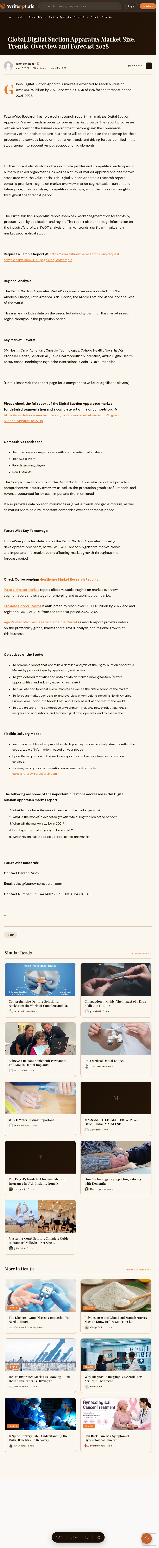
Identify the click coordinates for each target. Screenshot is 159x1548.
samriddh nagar (25, 63)
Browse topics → (141, 953)
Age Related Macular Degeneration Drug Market (40, 622)
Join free (148, 6)
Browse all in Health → (138, 1269)
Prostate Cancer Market (22, 606)
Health (21, 17)
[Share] (98, 1537)
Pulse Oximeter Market (21, 590)
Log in (131, 6)
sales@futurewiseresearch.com (34, 774)
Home (10, 17)
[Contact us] (146, 1538)
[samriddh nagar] (8, 65)
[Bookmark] (87, 1537)
